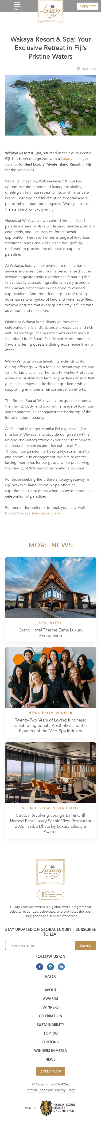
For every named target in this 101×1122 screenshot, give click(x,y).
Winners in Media (50, 1051)
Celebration (50, 1016)
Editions (50, 1042)
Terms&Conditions (39, 1090)
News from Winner (50, 713)
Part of (32, 1108)
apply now (50, 1071)
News (50, 1059)
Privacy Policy (65, 1090)
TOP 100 (50, 1033)
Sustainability (50, 1025)
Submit (85, 945)
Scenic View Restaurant (50, 808)
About (51, 990)
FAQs (50, 977)
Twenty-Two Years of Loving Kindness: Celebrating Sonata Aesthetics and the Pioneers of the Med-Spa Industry (50, 726)
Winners (51, 1007)
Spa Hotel (50, 623)
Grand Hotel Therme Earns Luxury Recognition (50, 632)
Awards (50, 999)
